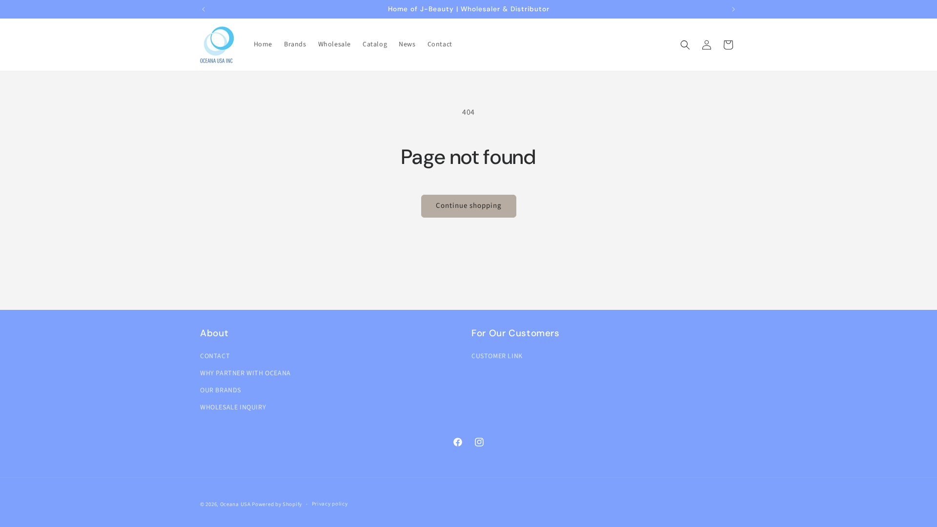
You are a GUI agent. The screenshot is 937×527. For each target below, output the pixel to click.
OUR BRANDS (220, 390)
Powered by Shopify (277, 504)
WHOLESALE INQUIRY (233, 407)
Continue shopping (469, 206)
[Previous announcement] (203, 9)
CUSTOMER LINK (497, 356)
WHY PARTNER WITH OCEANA (245, 373)
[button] (685, 45)
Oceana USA (235, 504)
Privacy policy (330, 503)
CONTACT (215, 356)
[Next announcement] (733, 9)
